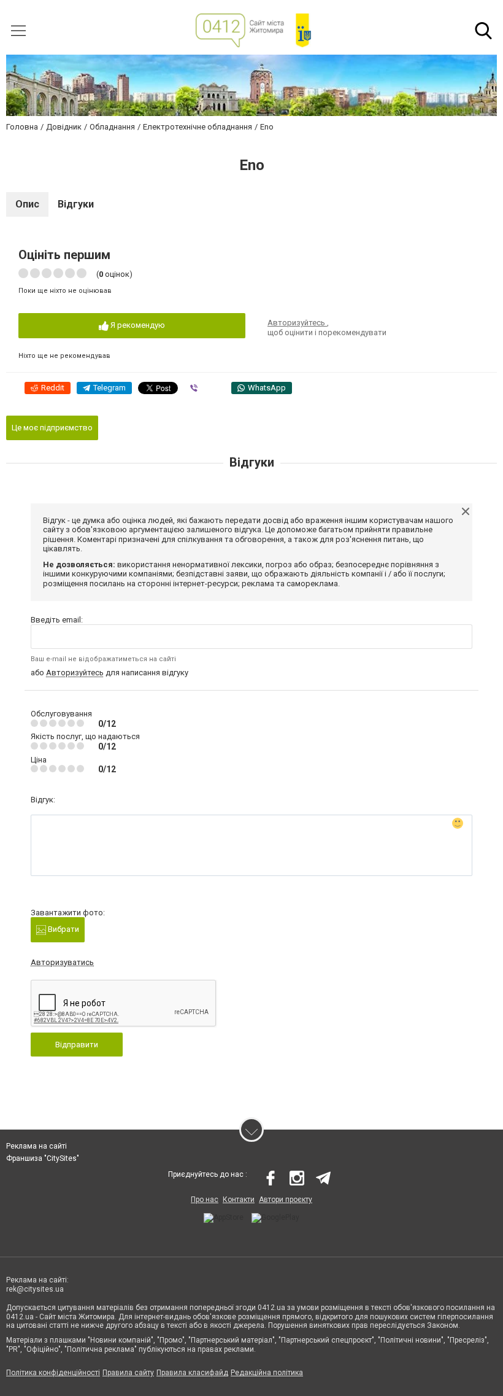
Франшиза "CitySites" (42, 1158)
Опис (27, 204)
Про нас (204, 1199)
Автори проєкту (285, 1199)
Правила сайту (128, 1372)
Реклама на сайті (36, 1146)
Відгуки (76, 204)
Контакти (239, 1199)
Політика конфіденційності (53, 1372)
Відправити (76, 1044)
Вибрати (62, 929)
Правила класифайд (192, 1372)
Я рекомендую (137, 325)
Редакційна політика (267, 1372)
